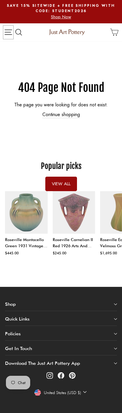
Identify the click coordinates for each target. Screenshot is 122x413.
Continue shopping (61, 114)
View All (61, 184)
